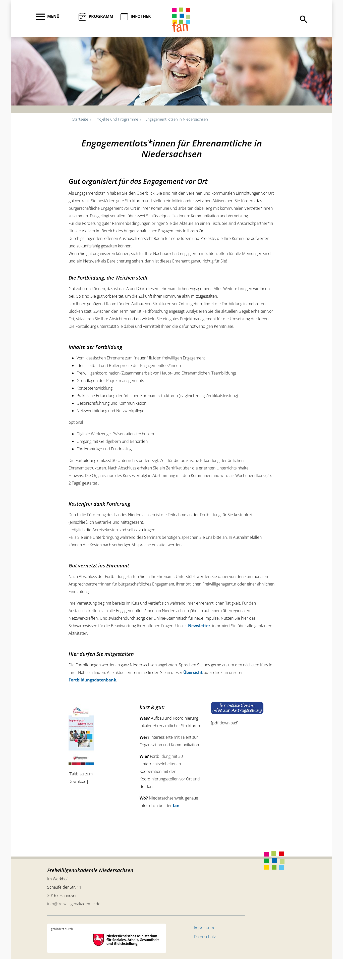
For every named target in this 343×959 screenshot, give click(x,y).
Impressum (204, 928)
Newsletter (199, 625)
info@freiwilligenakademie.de (73, 904)
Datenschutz (205, 936)
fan (176, 805)
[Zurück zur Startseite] (181, 20)
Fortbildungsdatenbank (92, 680)
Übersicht (193, 672)
